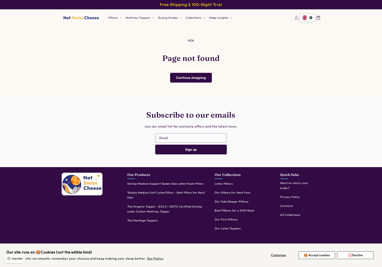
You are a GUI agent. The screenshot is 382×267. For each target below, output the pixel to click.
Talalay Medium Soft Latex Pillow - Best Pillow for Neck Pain (166, 195)
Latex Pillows (224, 183)
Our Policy (155, 258)
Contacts (286, 206)
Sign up (191, 149)
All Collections (290, 215)
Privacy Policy (290, 197)
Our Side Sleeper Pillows (231, 201)
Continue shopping (191, 78)
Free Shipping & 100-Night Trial (191, 4)
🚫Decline (355, 255)
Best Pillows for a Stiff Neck (234, 210)
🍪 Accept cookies (317, 255)
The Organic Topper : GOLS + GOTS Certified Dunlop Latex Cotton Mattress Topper (164, 209)
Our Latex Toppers (228, 228)
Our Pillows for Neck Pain (232, 192)
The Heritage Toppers (142, 220)
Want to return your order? (294, 185)
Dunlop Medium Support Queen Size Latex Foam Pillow (165, 183)
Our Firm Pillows (226, 219)
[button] (115, 18)
